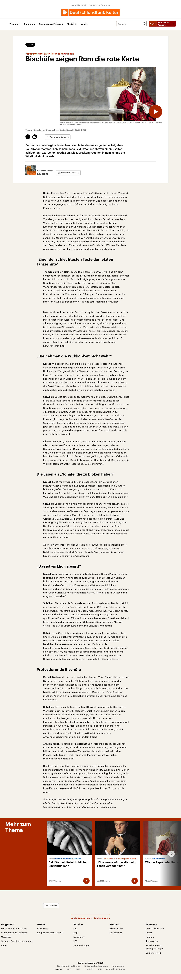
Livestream (42, 928)
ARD (69, 969)
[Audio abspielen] (155, 111)
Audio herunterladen (59, 137)
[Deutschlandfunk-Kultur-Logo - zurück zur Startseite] (90, 12)
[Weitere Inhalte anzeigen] (170, 853)
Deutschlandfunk (78, 5)
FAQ (75, 928)
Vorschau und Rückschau (14, 928)
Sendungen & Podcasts (51, 24)
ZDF (78, 969)
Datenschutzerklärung (68, 966)
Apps (76, 932)
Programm (29, 24)
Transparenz (152, 941)
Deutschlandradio (155, 928)
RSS (75, 941)
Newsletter (78, 937)
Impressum (118, 966)
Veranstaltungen (81, 945)
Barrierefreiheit (153, 952)
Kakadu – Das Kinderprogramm (16, 941)
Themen (14, 24)
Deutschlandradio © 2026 (90, 963)
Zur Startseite (51, 905)
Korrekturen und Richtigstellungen (155, 947)
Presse (149, 932)
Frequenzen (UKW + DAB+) (50, 932)
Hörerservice (116, 928)
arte (99, 969)
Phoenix (89, 969)
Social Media (116, 932)
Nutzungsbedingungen (96, 966)
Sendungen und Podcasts (14, 932)
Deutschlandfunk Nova (100, 5)
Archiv (84, 24)
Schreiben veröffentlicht (57, 196)
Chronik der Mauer (115, 969)
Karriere (150, 937)
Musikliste (72, 24)
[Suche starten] (144, 23)
